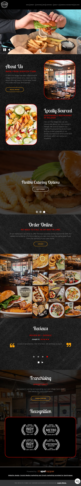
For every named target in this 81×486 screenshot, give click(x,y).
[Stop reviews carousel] (38, 362)
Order (32, 5)
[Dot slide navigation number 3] (44, 212)
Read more (13, 90)
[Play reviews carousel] (42, 362)
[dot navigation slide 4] (47, 356)
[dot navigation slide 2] (38, 356)
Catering (38, 5)
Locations (49, 5)
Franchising (38, 399)
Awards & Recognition (67, 5)
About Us (57, 5)
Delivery (77, 5)
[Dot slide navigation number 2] (40, 212)
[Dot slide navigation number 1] (37, 212)
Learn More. (61, 483)
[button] (4, 50)
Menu (27, 5)
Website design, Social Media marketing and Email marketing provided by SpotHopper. (40, 475)
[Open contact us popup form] (77, 481)
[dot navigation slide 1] (34, 356)
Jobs (43, 5)
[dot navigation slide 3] (42, 356)
